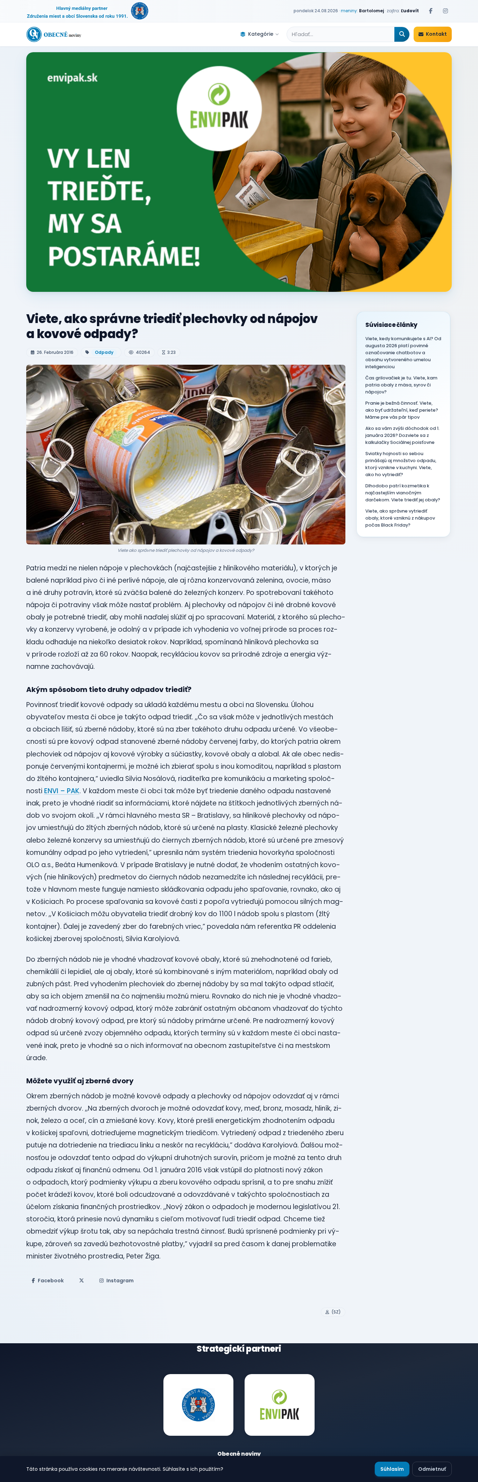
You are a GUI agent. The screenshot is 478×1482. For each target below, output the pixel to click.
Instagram (120, 1280)
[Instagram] (445, 11)
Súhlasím (392, 1469)
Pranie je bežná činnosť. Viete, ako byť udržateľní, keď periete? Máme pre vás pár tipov (401, 410)
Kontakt (436, 33)
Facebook (51, 1280)
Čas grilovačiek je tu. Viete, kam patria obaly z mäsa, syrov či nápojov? (401, 385)
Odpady (104, 352)
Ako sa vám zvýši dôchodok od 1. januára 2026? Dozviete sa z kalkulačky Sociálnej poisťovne (402, 435)
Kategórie (260, 33)
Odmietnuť (432, 1469)
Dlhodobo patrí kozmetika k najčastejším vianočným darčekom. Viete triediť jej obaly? (402, 493)
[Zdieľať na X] (81, 1281)
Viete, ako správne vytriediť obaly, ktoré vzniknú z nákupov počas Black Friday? (400, 518)
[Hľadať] (401, 34)
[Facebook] (430, 11)
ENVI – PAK (61, 791)
